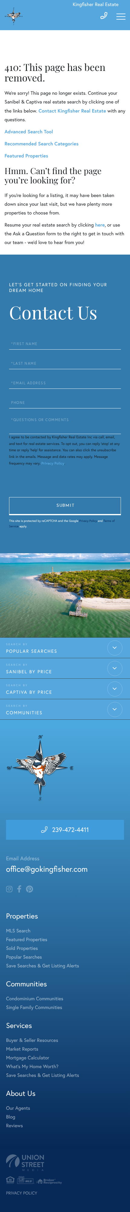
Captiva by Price (29, 692)
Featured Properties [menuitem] (26, 940)
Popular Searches (31, 651)
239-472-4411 (70, 830)
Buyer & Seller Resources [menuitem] (32, 1040)
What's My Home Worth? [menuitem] (32, 1067)
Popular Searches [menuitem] (24, 957)
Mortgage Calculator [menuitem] (27, 1058)
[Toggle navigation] (120, 17)
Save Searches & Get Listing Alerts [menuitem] (42, 966)
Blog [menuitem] (10, 1117)
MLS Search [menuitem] (18, 931)
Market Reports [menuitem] (22, 1049)
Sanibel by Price (29, 671)
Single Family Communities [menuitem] (34, 1007)
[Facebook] (19, 889)
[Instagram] (9, 889)
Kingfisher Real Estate (96, 5)
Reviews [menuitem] (14, 1126)
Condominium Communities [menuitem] (34, 999)
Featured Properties (26, 156)
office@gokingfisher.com (47, 869)
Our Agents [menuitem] (18, 1108)
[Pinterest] (29, 889)
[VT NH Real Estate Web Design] (65, 1162)
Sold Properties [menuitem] (22, 948)
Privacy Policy (52, 463)
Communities (24, 712)
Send (65, 506)
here (100, 225)
